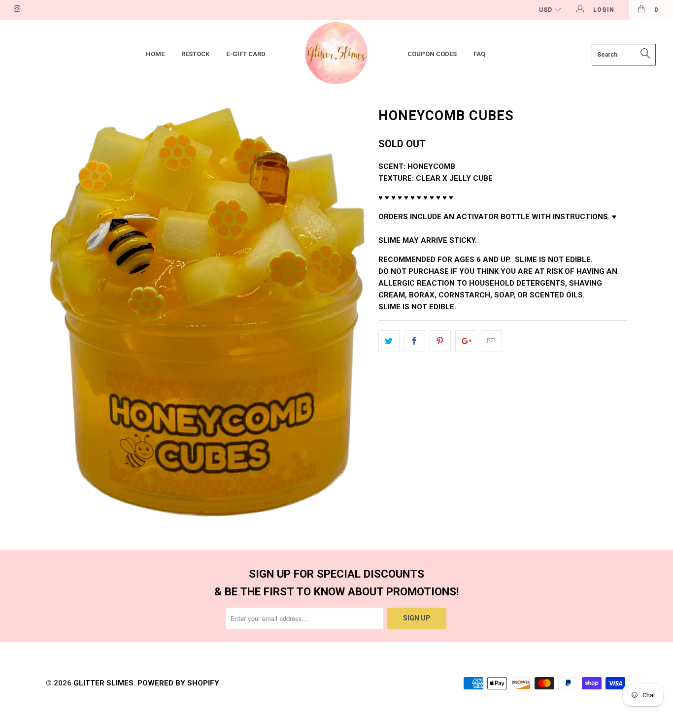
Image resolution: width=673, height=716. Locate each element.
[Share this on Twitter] (389, 341)
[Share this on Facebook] (414, 341)
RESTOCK (195, 54)
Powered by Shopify (178, 683)
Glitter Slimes (103, 683)
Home (155, 54)
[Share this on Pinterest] (440, 341)
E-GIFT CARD (246, 54)
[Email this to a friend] (491, 341)
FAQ (479, 54)
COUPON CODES (432, 54)
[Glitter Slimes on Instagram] (16, 9)
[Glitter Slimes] (337, 54)
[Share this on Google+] (465, 341)
